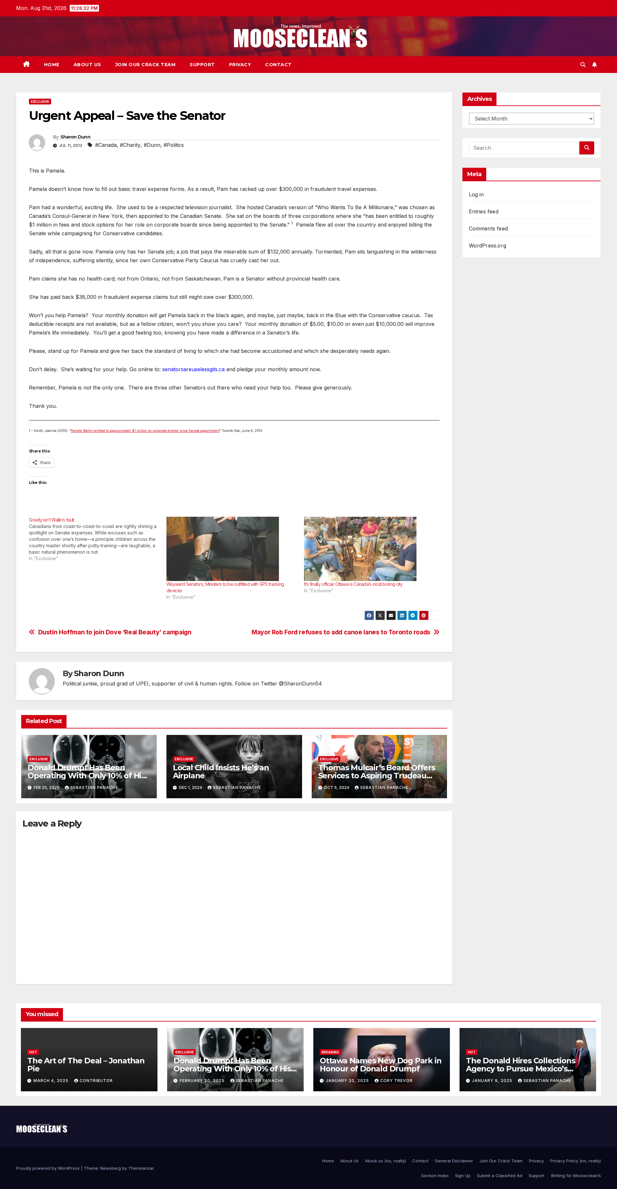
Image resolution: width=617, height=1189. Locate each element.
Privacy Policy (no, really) (575, 1160)
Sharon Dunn (75, 137)
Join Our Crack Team (145, 64)
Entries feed (483, 211)
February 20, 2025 (203, 1080)
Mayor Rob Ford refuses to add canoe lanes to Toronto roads (341, 632)
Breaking (330, 1052)
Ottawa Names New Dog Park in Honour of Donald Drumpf (380, 1064)
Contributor (96, 1080)
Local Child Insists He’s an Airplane (221, 771)
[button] (583, 64)
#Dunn (152, 145)
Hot (33, 1052)
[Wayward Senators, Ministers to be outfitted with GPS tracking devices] (232, 549)
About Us (87, 64)
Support (202, 64)
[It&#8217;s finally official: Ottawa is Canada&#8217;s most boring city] (369, 549)
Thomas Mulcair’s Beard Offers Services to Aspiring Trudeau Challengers (376, 775)
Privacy (240, 64)
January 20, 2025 (348, 1080)
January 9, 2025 (493, 1080)
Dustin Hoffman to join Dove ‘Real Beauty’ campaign (115, 632)
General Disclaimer (454, 1160)
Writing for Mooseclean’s (576, 1175)
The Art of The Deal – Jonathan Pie (86, 1064)
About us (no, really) (385, 1160)
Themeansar (141, 1168)
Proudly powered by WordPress (48, 1168)
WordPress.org (487, 245)
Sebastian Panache (94, 787)
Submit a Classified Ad (499, 1175)
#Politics (174, 145)
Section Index (435, 1175)
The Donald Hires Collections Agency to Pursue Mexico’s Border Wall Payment (520, 1068)
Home (51, 64)
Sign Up (462, 1175)
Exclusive (40, 101)
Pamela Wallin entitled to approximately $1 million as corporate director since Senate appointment (145, 431)
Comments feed (488, 228)
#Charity (130, 145)
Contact (278, 64)
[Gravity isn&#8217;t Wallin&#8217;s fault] (97, 539)
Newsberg (110, 1168)
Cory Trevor (396, 1080)
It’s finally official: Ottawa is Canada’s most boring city (353, 584)
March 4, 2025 (51, 1080)
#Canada (106, 145)
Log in (476, 194)
